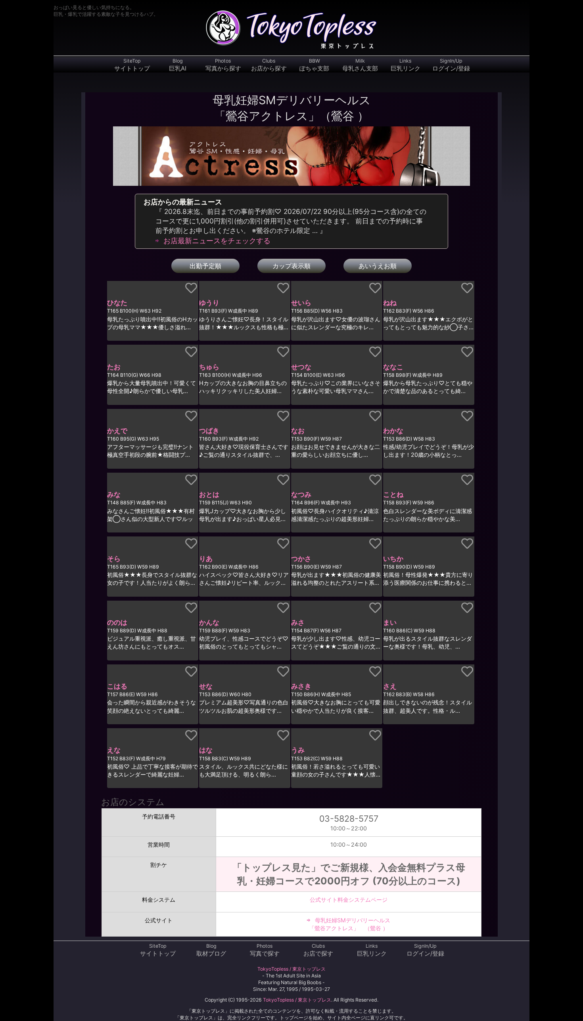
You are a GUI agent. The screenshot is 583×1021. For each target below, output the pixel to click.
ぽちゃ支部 (314, 65)
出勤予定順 (205, 266)
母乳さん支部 (360, 65)
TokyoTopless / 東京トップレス (291, 969)
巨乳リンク (405, 65)
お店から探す (269, 65)
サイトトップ (132, 65)
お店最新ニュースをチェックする (216, 241)
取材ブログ (211, 950)
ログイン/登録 (451, 65)
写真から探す (223, 65)
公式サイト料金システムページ (348, 899)
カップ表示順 (291, 266)
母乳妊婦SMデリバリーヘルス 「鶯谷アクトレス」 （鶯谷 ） (349, 924)
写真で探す (265, 950)
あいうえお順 (378, 266)
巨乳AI (177, 65)
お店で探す (318, 950)
